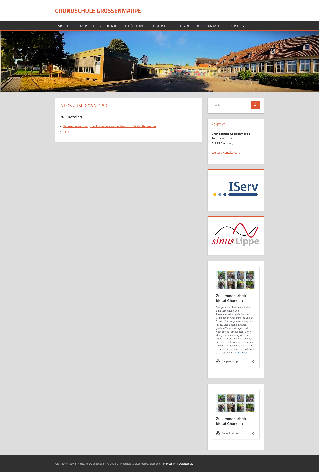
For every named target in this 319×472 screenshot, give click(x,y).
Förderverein (162, 26)
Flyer (66, 131)
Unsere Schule (88, 26)
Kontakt (185, 26)
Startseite (65, 26)
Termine (112, 26)
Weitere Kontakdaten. (226, 152)
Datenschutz (186, 463)
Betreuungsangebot (211, 26)
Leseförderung (134, 26)
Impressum (169, 463)
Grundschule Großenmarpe (98, 10)
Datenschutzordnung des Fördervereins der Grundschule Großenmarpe (109, 126)
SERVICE (236, 26)
